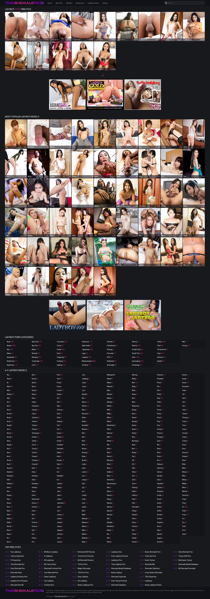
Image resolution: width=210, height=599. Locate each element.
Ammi (10, 414)
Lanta (85, 472)
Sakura (160, 464)
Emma (35, 522)
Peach (135, 542)
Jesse (60, 518)
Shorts (135, 342)
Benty (10, 526)
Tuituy (185, 441)
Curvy (60, 346)
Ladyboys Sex (116, 552)
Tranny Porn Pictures (86, 556)
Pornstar (111, 353)
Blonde (35, 353)
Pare (134, 518)
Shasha (160, 491)
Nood (134, 418)
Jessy (60, 526)
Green (60, 437)
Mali (84, 515)
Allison (10, 394)
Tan (184, 402)
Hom (59, 456)
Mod (109, 449)
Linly (84, 499)
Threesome (162, 349)
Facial (61, 349)
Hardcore (87, 342)
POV (110, 357)
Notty (134, 433)
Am (9, 402)
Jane (59, 495)
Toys (160, 353)
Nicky (134, 379)
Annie (10, 437)
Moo (110, 464)
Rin (159, 445)
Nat (109, 518)
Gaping (61, 365)
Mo (109, 445)
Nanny (110, 507)
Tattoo (161, 342)
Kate (84, 418)
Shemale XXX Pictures (86, 552)
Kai (84, 398)
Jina (59, 538)
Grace (60, 433)
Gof (59, 425)
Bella (10, 518)
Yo (184, 507)
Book (34, 383)
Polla (159, 402)
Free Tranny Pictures (119, 581)
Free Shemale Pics (17, 568)
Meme (110, 394)
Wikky (185, 484)
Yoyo (185, 515)
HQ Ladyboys (49, 560)
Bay (9, 499)
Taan (184, 390)
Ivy (58, 480)
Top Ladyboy (49, 581)
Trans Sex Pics (150, 556)
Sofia (159, 507)
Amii (9, 410)
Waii (184, 464)
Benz (10, 530)
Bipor (9, 534)
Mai (84, 511)
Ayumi (10, 468)
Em (34, 518)
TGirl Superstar (150, 577)
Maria (85, 534)
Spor (159, 530)
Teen (160, 346)
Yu (183, 518)
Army (10, 460)
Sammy (161, 468)
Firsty (59, 383)
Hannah (60, 449)
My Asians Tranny (185, 560)
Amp (9, 418)
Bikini (35, 349)
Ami (9, 406)
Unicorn (185, 452)
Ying (184, 503)
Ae (8, 375)
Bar (9, 491)
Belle (9, 522)
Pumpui (160, 437)
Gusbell (60, 445)
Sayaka (160, 484)
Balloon (10, 484)
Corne (35, 452)
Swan (185, 383)
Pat (134, 530)
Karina (85, 406)
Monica (110, 460)
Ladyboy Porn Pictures (19, 581)
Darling (35, 476)
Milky (109, 414)
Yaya (184, 499)
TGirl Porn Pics (83, 573)
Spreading (137, 361)
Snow (160, 499)
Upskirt (161, 361)
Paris (135, 522)
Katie (84, 421)
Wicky (185, 480)
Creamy (36, 460)
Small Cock (137, 349)
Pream (160, 429)
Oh (134, 460)
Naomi (110, 511)
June (84, 386)
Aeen (9, 379)
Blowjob (36, 357)
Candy (35, 410)
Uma (184, 445)
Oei (134, 456)
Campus (36, 406)
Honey (60, 460)
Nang (109, 499)
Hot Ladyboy (82, 581)
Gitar (59, 418)
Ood (134, 480)
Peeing (111, 349)
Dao (34, 468)
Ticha (185, 421)
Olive (134, 472)
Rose (160, 456)
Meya (110, 398)
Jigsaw (60, 530)
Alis (9, 390)
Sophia (160, 522)
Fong (59, 386)
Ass (10, 349)
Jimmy (60, 534)
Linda (84, 495)
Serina (160, 487)
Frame (60, 390)
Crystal (35, 464)
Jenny (60, 515)
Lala (84, 468)
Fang (34, 538)
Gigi (59, 406)
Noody (135, 421)
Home (50, 3)
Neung (135, 375)
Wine (185, 487)
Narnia (110, 515)
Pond (160, 410)
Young (186, 346)
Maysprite (111, 375)
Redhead (111, 361)
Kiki (84, 433)
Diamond (36, 499)
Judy (84, 383)
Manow (85, 522)
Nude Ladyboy (116, 573)
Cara (34, 414)
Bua (34, 398)
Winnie (185, 491)
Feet (60, 353)
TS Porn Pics (82, 564)
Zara (184, 534)
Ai (8, 383)
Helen (60, 452)
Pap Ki (135, 515)
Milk (109, 410)
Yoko (185, 511)
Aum (10, 464)
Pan (134, 503)
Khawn (85, 429)
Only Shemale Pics (185, 552)
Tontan (185, 433)
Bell (9, 515)
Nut (134, 449)
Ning (135, 386)
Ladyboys (148, 581)
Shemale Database (118, 585)
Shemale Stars (16, 573)
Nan (109, 487)
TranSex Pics (49, 585)
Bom (9, 542)
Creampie (37, 361)
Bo (8, 538)
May (85, 542)
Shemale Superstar (118, 577)
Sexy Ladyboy (83, 577)
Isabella (60, 476)
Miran (110, 441)
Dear (34, 480)
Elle (34, 515)
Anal (10, 342)
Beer (10, 511)
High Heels (87, 346)
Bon (34, 375)
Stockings (137, 365)
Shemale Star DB (17, 585)
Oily (134, 468)
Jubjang (85, 379)
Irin (59, 472)
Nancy (110, 495)
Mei (109, 390)
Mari (85, 530)
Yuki (184, 526)
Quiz (160, 441)
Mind (109, 421)
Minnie (110, 433)
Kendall (85, 425)
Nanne (110, 503)
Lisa (84, 503)
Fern (60, 375)
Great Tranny (150, 560)
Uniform (161, 357)
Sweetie (186, 386)
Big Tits (36, 346)
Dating (105, 3)
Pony (159, 414)
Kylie (84, 456)
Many (85, 526)
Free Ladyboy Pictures (119, 556)
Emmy (35, 526)
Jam (59, 491)
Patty (135, 534)
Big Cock (37, 342)
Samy (160, 472)
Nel (109, 538)
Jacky (60, 487)
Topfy (185, 437)
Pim (159, 390)
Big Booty (12, 365)
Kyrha (85, 460)
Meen (110, 383)
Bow (34, 386)
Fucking (61, 361)
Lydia (84, 507)
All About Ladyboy (51, 552)
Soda (160, 503)
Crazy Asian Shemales (153, 573)
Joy (84, 375)
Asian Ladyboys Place (153, 585)
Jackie (60, 484)
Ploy (160, 398)
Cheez (35, 425)
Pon (159, 406)
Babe (10, 353)
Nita (134, 390)
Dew (34, 495)
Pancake (136, 507)
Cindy (35, 441)
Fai (33, 534)
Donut (35, 503)
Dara (34, 472)
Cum (35, 365)
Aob (9, 441)
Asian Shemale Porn (153, 552)
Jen (59, 511)
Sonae (160, 515)
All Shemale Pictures (86, 560)
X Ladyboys (48, 556)
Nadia (110, 472)
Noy (134, 437)
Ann (9, 429)
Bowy (34, 390)
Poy (159, 425)
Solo (136, 357)
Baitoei (10, 472)
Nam (110, 476)
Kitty (85, 445)
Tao (184, 406)
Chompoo (37, 433)
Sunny (185, 375)
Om (134, 476)
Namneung (112, 484)
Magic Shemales (84, 568)
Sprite (160, 534)
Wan (184, 468)
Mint (110, 437)
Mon (109, 452)
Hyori (60, 464)
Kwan (85, 449)
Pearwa (161, 375)
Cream (35, 456)
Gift (59, 402)
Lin (83, 491)
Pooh (159, 418)
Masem (86, 538)
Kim (84, 437)
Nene (109, 542)
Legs (85, 353)
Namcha (111, 480)
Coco (35, 445)
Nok (134, 402)
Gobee (60, 421)
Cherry (35, 429)
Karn (85, 410)
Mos (110, 468)
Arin (9, 449)
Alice (10, 386)
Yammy (185, 495)
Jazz (59, 507)
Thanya (185, 418)
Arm (9, 456)
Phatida (160, 379)
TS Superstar (15, 560)
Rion (159, 452)
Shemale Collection (152, 568)
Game (60, 394)
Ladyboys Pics (116, 560)
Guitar (60, 441)
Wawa (185, 472)
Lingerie (86, 357)
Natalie (110, 522)
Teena (185, 414)
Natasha (111, 526)
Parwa (135, 526)
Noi (134, 398)
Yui (184, 522)
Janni (59, 499)
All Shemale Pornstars (187, 568)
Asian (11, 346)
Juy (84, 390)
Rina (159, 449)
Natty (110, 530)
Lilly (84, 484)
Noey (134, 394)
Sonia (160, 518)
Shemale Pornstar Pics (52, 568)
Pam (134, 499)
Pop (159, 421)
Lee (84, 476)
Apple (10, 445)
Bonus (35, 379)
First (59, 379)
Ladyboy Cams (93, 3)
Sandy (160, 476)
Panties (111, 342)
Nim (134, 383)
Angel (10, 425)
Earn (34, 511)
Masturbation (89, 361)
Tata (185, 410)
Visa (184, 460)
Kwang (85, 452)
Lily (84, 487)
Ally (9, 398)
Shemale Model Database (121, 568)
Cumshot (62, 342)
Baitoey (10, 476)
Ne (109, 534)
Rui (159, 460)
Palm (134, 491)
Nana (110, 491)
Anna (10, 433)
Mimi (110, 418)
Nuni (134, 445)
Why (184, 476)
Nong (134, 410)
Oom (134, 484)
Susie (185, 379)
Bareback (12, 357)
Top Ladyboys (15, 552)
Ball (9, 480)
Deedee (35, 484)
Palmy (135, 495)
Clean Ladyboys (50, 577)
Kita (84, 441)
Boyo (34, 394)
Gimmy (60, 410)
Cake (34, 402)
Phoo (159, 383)
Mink (109, 429)
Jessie (60, 522)
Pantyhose (112, 346)
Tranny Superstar (17, 556)
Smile (160, 495)
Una (184, 449)
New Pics (59, 3)
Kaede (85, 394)
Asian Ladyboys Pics (85, 585)
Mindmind (111, 425)
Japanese (87, 349)
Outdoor (86, 365)
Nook (134, 425)
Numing (135, 441)
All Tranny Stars (50, 564)
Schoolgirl (112, 365)
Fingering (61, 357)
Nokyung (136, 406)
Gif (58, 398)
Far (34, 542)
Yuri (184, 530)
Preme (160, 433)
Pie (159, 386)
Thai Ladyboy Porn (118, 564)
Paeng (135, 487)
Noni (134, 414)
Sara (160, 480)
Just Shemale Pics (51, 573)
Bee (9, 507)
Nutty (135, 452)
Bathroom (12, 361)
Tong (184, 429)
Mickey (111, 402)
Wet (184, 342)
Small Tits (137, 353)
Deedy (35, 487)
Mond (110, 456)
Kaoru (85, 402)
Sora (159, 526)
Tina (184, 425)
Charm (35, 421)
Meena (110, 386)
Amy (10, 421)
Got (59, 429)
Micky (110, 406)
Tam (184, 398)
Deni (34, 491)
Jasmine (61, 503)
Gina (59, 414)
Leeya (85, 480)
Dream (35, 507)
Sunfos (160, 542)
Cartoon (36, 418)
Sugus (160, 538)
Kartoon (86, 414)
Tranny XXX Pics (184, 556)
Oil (134, 464)
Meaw (110, 379)
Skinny (136, 346)
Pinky (160, 394)
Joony (60, 542)
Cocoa (35, 449)
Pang (134, 511)
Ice (59, 468)
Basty (10, 495)
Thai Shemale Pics (61, 596)
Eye (34, 530)
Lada (84, 464)
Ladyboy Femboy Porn (18, 577)
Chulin (35, 437)
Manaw (86, 518)
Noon (135, 429)
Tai (184, 394)
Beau (9, 503)
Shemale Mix (150, 564)
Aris (9, 452)
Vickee (185, 456)
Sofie (159, 511)
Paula (135, 538)
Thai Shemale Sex (17, 564)
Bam (9, 487)
